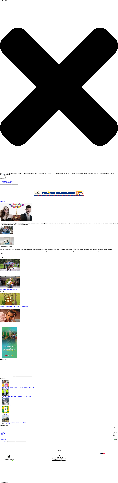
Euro (1, 431)
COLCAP (2, 432)
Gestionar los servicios (5, 180)
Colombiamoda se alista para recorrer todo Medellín (8, 272)
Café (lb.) (2, 435)
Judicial (7, 397)
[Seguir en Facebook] (100, 453)
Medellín (7, 388)
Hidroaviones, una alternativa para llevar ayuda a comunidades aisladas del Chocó (14, 422)
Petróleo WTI (3, 434)
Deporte (7, 414)
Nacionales (8, 423)
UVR (1, 438)
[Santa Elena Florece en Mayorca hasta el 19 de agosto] (10, 287)
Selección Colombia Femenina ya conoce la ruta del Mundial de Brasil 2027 (13, 413)
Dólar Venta (3, 428)
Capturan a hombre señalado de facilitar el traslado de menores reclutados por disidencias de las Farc (16, 396)
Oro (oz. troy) (3, 436)
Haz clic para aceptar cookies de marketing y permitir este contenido (23, 376)
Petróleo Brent (3, 433)
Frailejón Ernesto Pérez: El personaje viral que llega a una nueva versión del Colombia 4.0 (14, 306)
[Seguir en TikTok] (104, 453)
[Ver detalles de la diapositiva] (9, 357)
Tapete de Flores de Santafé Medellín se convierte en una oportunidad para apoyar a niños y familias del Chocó (18, 387)
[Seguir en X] (102, 453)
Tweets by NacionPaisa (13, 441)
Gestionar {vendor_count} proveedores (7, 181)
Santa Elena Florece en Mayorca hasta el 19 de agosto (8, 289)
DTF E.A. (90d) (3, 439)
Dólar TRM (3, 427)
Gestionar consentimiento (3, 482)
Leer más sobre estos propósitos (6, 182)
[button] (59, 87)
